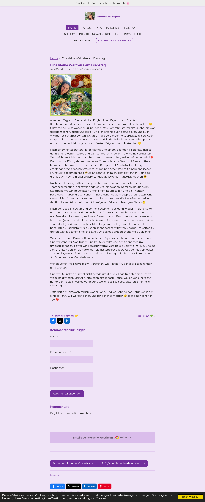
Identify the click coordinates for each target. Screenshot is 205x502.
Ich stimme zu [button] (190, 496)
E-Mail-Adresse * (60, 352)
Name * (55, 336)
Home (54, 58)
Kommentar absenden (67, 393)
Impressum (55, 475)
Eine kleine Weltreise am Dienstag (83, 58)
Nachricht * (57, 367)
